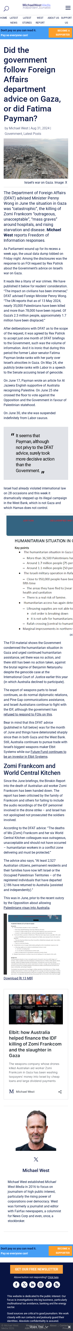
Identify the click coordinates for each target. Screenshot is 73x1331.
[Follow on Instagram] (40, 1284)
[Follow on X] (24, 1284)
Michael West (18, 128)
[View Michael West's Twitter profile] (35, 1159)
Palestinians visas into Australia (26, 908)
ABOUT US (53, 17)
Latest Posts (32, 134)
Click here (53, 1277)
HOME (3, 17)
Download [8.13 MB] (18, 978)
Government (13, 134)
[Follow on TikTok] (48, 1284)
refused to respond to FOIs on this (28, 714)
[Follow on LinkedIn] (32, 1284)
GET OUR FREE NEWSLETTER (36, 1269)
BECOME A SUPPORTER (63, 32)
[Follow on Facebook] (16, 1284)
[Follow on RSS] (57, 1284)
